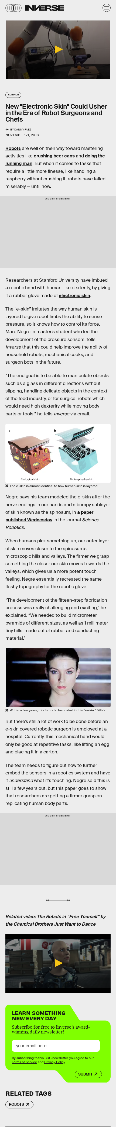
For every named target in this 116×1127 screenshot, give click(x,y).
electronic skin (74, 295)
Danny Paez (22, 129)
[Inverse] (44, 8)
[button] (58, 49)
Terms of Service (24, 1062)
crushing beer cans (54, 156)
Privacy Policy (54, 1062)
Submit (85, 1074)
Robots (13, 148)
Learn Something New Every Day (39, 1015)
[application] (58, 49)
